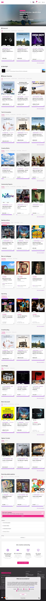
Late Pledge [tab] (18, 114)
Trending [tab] (3, 332)
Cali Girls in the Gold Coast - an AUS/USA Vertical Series (7, 317)
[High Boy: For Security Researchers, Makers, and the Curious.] (38, 39)
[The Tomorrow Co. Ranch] (23, 196)
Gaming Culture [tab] (21, 30)
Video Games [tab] (16, 222)
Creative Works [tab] (14, 30)
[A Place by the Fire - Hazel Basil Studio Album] (38, 268)
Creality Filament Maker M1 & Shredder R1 (7, 100)
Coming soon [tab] (4, 296)
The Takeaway (36, 316)
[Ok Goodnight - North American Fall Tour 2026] (23, 159)
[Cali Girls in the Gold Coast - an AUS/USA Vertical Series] (7, 305)
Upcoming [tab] (7, 114)
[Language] (33, 2)
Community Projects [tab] (21, 78)
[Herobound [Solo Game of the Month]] (38, 232)
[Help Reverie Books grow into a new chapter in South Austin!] (7, 196)
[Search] (31, 2)
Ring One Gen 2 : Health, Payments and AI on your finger (7, 51)
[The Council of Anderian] (38, 377)
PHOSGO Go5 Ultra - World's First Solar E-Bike (22, 51)
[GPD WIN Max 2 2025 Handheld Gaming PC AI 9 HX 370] (23, 87)
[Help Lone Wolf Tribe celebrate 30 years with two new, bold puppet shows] (38, 159)
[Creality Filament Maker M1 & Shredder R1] (7, 87)
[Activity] (36, 2)
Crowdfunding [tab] (12, 114)
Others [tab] (21, 222)
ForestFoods (36, 206)
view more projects (40, 108)
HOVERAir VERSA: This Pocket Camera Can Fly (7, 136)
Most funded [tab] (8, 332)
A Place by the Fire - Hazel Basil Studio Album (38, 280)
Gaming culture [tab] (29, 78)
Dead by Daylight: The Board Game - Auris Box (7, 244)
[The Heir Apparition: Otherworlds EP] (23, 305)
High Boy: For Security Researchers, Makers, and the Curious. (38, 51)
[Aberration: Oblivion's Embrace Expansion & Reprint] (23, 232)
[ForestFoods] (38, 196)
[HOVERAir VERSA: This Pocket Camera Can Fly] (7, 123)
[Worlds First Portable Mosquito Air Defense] (38, 87)
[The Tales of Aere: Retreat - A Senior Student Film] (23, 377)
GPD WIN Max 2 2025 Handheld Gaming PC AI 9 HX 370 (22, 100)
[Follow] (3, 274)
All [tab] (2, 30)
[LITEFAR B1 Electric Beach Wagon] (23, 123)
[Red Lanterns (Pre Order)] (23, 268)
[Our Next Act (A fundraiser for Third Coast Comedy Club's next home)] (7, 159)
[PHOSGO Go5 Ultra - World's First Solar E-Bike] (23, 39)
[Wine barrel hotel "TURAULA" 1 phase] (7, 268)
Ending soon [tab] (24, 114)
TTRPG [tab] (12, 222)
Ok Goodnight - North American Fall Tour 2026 (22, 172)
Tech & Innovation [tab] (7, 30)
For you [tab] (3, 114)
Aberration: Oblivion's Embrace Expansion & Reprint (22, 244)
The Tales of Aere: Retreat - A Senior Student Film (21, 389)
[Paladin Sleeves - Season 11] (7, 377)
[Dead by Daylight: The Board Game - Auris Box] (7, 232)
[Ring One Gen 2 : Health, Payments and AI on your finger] (7, 39)
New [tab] (9, 296)
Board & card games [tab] (6, 222)
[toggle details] (14, 60)
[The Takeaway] (38, 305)
